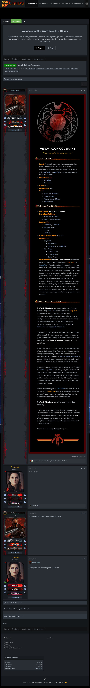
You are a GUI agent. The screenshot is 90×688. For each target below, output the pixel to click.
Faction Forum (8, 642)
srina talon (74, 68)
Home (61, 682)
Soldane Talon (53, 254)
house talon (49, 68)
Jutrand (46, 230)
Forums (32, 3)
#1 (85, 90)
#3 (85, 513)
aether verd (31, 68)
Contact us (26, 682)
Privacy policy (48, 682)
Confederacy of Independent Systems (51, 327)
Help (56, 682)
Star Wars (47, 180)
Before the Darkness (51, 193)
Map (66, 3)
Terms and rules (37, 682)
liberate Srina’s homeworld (69, 356)
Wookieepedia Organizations (12, 648)
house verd (58, 68)
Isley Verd (46, 172)
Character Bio (15, 130)
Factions (77, 3)
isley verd (66, 68)
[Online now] (5, 492)
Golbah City (48, 225)
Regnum (47, 227)
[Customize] (24, 21)
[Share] (81, 90)
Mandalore (47, 233)
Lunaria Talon (53, 251)
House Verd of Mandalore (57, 246)
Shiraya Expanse (46, 370)
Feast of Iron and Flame (52, 199)
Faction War (7, 646)
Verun (52, 227)
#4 (85, 559)
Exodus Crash (49, 196)
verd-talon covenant (11, 71)
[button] (37, 3)
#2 (85, 468)
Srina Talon (57, 172)
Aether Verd (52, 243)
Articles (55, 3)
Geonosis (56, 225)
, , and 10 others (50, 461)
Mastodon (49, 638)
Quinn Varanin (53, 257)
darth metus (40, 68)
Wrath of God (48, 201)
